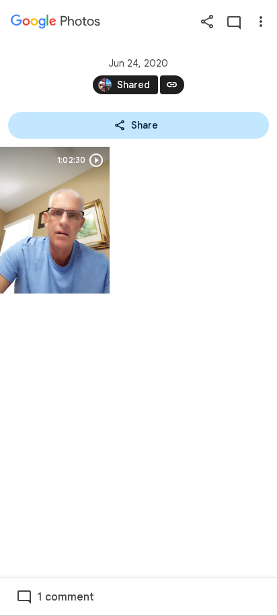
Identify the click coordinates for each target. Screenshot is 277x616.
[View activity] (234, 21)
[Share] (207, 21)
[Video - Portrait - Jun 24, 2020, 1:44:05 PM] (55, 220)
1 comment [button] (66, 597)
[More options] (260, 21)
